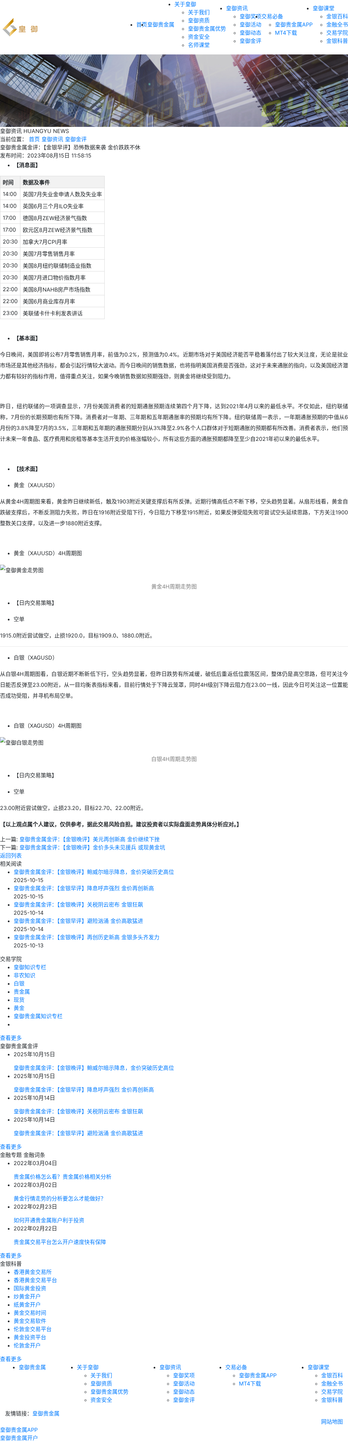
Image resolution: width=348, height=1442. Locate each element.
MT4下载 (286, 32)
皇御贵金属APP (294, 24)
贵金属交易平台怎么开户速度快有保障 (60, 1242)
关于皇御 (185, 4)
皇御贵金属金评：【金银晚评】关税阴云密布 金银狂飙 (78, 904)
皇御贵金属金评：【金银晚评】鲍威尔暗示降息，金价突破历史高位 (94, 871)
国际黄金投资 (30, 1288)
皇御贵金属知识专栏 (38, 1016)
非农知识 (24, 975)
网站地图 (332, 1421)
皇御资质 (199, 20)
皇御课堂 (323, 8)
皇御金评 (250, 40)
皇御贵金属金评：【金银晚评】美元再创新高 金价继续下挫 (89, 839)
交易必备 (272, 16)
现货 (19, 999)
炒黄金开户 (27, 1296)
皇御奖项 (250, 16)
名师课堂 (199, 45)
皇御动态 (250, 32)
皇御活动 (250, 24)
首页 (34, 139)
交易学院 (337, 32)
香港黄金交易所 (33, 1272)
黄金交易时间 (30, 1312)
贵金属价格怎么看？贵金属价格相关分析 (62, 1176)
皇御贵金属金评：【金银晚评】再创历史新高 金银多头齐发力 (86, 937)
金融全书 (337, 24)
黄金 (19, 1008)
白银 (19, 983)
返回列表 (11, 855)
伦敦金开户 (27, 1345)
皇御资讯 (237, 8)
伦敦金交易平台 (33, 1329)
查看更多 (11, 1037)
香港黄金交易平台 (35, 1280)
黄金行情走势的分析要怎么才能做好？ (60, 1198)
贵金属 (22, 991)
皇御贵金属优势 (207, 28)
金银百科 (337, 16)
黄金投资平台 (30, 1337)
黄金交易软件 (30, 1320)
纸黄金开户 (27, 1304)
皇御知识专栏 (30, 967)
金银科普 (337, 40)
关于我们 (199, 12)
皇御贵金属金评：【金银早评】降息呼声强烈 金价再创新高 (84, 888)
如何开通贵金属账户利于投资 (49, 1220)
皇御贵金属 (160, 24)
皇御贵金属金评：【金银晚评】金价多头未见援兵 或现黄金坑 (92, 847)
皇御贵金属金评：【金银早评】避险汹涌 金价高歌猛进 (78, 920)
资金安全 (199, 36)
